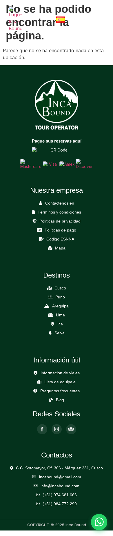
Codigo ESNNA (60, 239)
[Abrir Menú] (99, 19)
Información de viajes (60, 373)
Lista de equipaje (60, 382)
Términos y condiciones (59, 212)
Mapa (60, 248)
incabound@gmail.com (60, 477)
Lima (60, 315)
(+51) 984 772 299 (60, 504)
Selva (59, 333)
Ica (60, 324)
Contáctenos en (59, 203)
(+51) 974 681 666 (60, 495)
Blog (60, 400)
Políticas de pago (60, 230)
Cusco (60, 288)
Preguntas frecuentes (60, 391)
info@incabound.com (60, 486)
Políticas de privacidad (60, 221)
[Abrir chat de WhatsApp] (99, 522)
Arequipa (60, 306)
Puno (60, 297)
